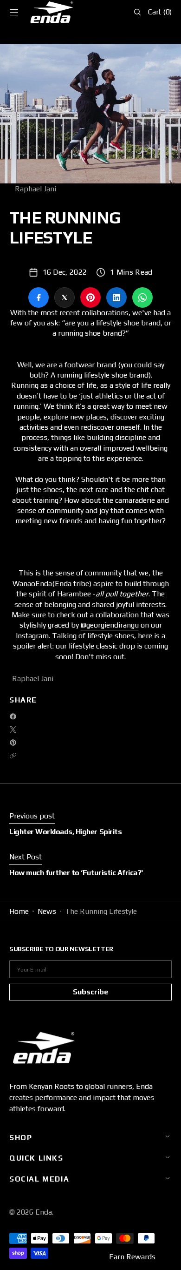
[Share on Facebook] (38, 297)
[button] (14, 12)
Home (19, 911)
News (47, 911)
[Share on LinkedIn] (116, 297)
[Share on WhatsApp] (142, 297)
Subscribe (90, 991)
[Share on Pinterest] (90, 297)
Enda (43, 1212)
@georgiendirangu (110, 625)
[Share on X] (64, 297)
